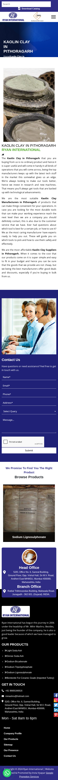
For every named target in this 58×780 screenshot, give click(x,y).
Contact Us (10, 756)
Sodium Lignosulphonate (19, 672)
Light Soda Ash (14, 650)
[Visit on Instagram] (56, 700)
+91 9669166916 (13, 691)
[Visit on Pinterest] (56, 715)
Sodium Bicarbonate (17, 661)
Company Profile (13, 733)
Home (7, 728)
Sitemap (8, 745)
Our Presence (11, 750)
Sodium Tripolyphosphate (19, 667)
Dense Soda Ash (15, 656)
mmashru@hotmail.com (17, 696)
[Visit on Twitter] (56, 705)
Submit (29, 450)
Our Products (11, 739)
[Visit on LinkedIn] (56, 710)
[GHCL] (37, 17)
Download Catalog (31, 8)
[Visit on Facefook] (56, 695)
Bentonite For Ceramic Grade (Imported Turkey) (30, 678)
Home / (7, 58)
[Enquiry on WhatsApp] (7, 773)
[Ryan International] (13, 17)
